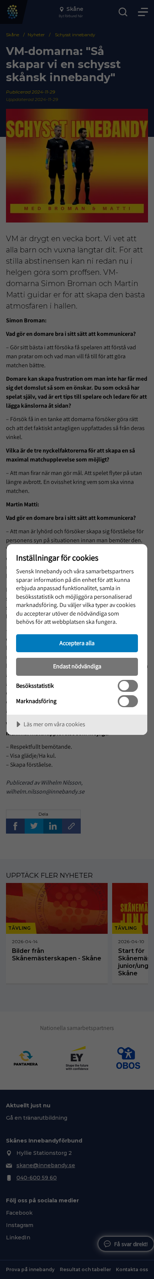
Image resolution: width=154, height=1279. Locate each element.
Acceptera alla (77, 643)
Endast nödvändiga (77, 666)
